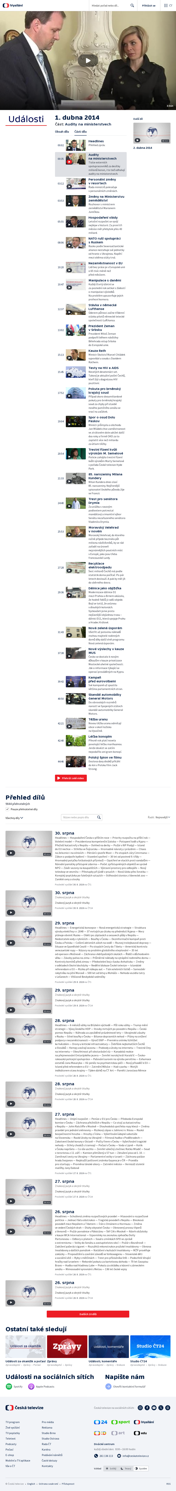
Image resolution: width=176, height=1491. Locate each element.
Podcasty (11, 1444)
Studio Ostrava (50, 1438)
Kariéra (46, 1449)
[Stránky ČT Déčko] (100, 1434)
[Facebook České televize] (147, 1408)
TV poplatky (13, 1433)
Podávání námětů (52, 1455)
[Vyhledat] (99, 817)
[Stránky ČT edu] (140, 1434)
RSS (168, 1483)
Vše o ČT (10, 1466)
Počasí (9, 1449)
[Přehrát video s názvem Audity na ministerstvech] (88, 60)
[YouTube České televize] (154, 1408)
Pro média (48, 1422)
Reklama (47, 1427)
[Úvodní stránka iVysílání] (16, 5)
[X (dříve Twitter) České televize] (161, 1408)
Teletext (11, 1438)
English (31, 1483)
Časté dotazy (49, 1460)
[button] (88, 60)
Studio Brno (49, 1433)
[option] (111, 1468)
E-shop (10, 1455)
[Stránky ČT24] (100, 1423)
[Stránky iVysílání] (144, 1423)
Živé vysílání (13, 1427)
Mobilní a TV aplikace (18, 1460)
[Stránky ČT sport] (120, 1423)
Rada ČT (46, 1444)
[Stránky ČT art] (118, 1434)
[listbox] (126, 1468)
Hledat (132, 5)
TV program (13, 1422)
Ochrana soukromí (48, 1483)
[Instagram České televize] (140, 1408)
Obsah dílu (62, 132)
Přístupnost (68, 1483)
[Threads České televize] (167, 1408)
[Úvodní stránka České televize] (25, 1408)
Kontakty (47, 1466)
